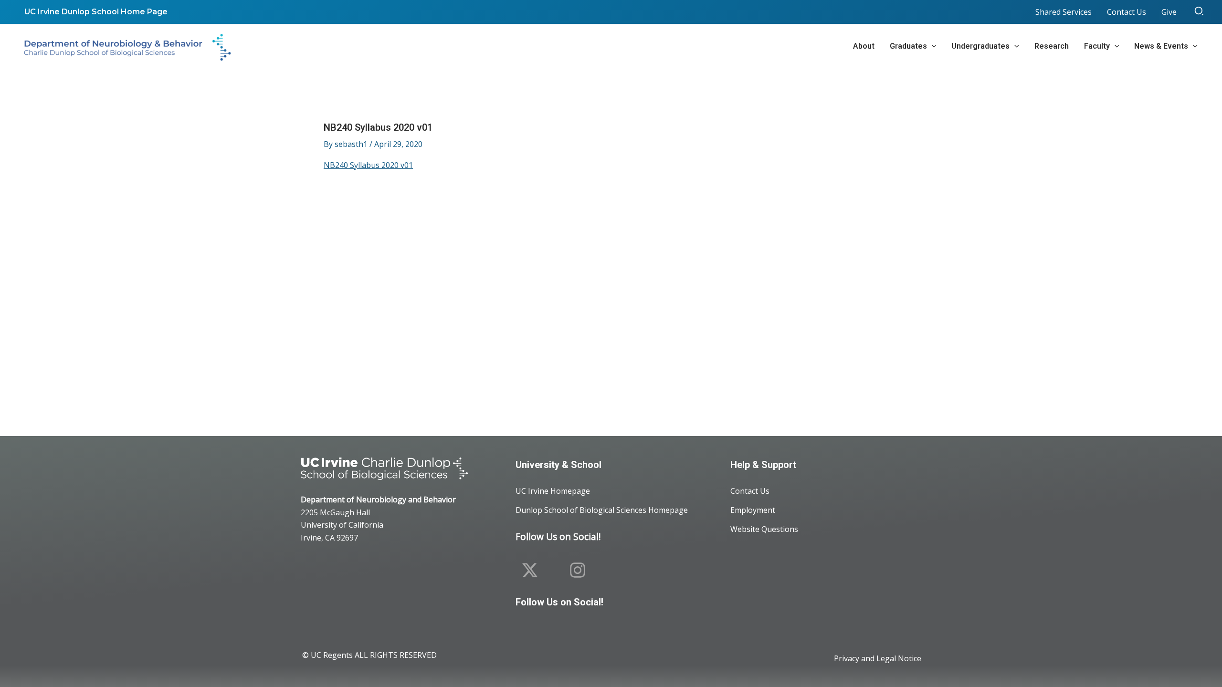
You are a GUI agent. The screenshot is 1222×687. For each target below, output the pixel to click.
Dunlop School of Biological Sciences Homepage (602, 510)
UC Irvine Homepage (553, 491)
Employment (752, 510)
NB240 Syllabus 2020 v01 (368, 165)
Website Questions (764, 529)
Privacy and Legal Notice (877, 658)
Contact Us (749, 491)
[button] (1199, 12)
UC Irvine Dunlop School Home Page (96, 11)
